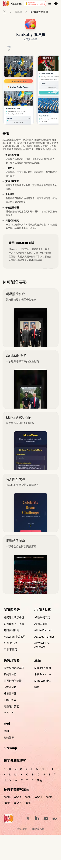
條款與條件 (38, 829)
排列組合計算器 (13, 680)
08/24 (28, 797)
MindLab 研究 (42, 680)
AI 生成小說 (10, 643)
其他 (39, 780)
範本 (36, 687)
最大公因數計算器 (14, 668)
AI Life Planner (43, 630)
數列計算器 (10, 674)
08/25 (17, 797)
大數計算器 (10, 687)
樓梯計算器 (10, 693)
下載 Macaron (42, 674)
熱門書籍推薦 (11, 630)
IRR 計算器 (10, 700)
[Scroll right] (55, 91)
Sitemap (10, 748)
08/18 (17, 803)
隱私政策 (22, 829)
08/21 (38, 797)
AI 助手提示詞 (42, 617)
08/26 (7, 797)
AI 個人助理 (41, 624)
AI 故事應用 (10, 649)
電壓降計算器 (11, 706)
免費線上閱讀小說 (14, 617)
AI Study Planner (44, 636)
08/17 (28, 803)
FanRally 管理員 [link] (39, 12)
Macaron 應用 (42, 668)
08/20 (49, 797)
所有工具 (9, 713)
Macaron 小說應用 (14, 636)
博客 (6, 731)
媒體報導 (9, 737)
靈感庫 (18, 12)
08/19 (7, 803)
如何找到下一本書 (14, 624)
